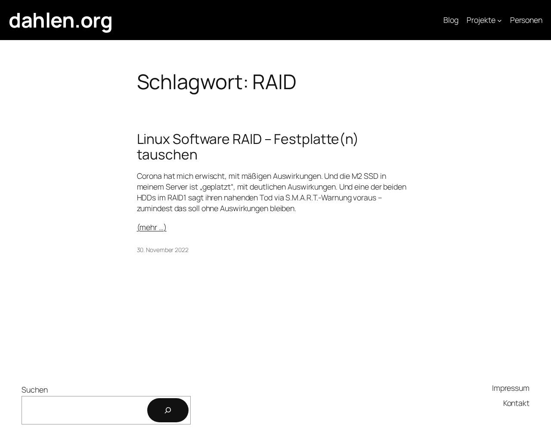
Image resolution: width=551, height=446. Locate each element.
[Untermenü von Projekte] (499, 20)
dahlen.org (60, 20)
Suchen (34, 389)
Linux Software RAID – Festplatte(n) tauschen (248, 146)
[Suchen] (168, 410)
